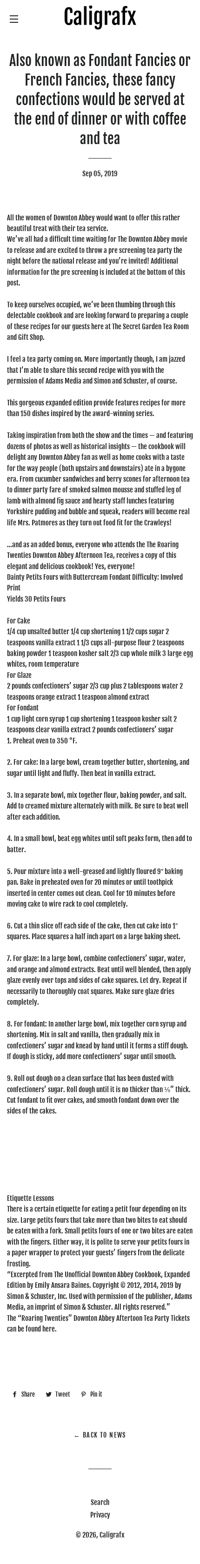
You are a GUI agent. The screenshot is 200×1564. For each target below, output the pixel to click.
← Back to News (100, 1435)
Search (100, 1502)
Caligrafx (112, 1535)
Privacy (100, 1515)
